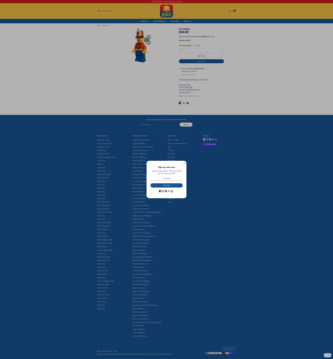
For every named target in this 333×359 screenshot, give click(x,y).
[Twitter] (169, 191)
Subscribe (166, 185)
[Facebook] (160, 191)
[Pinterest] (166, 191)
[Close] (184, 163)
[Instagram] (163, 191)
